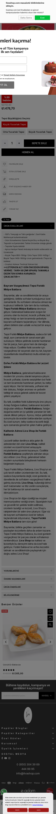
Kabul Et (17, 810)
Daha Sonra (26, 17)
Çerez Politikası (37, 805)
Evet (42, 17)
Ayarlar (38, 810)
